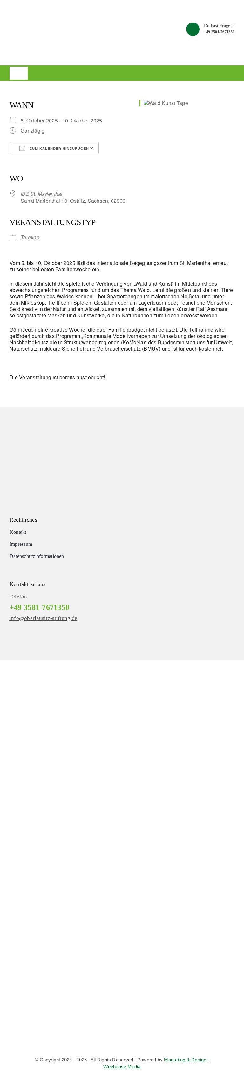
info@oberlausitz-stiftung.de (43, 618)
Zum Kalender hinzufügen (58, 148)
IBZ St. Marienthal (42, 193)
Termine (30, 237)
